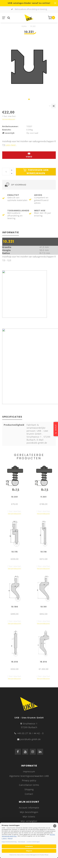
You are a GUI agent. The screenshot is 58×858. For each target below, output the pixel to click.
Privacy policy (29, 780)
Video (29, 156)
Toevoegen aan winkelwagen (37, 171)
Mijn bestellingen (29, 812)
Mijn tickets (29, 816)
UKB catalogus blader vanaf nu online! (29, 3)
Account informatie (29, 807)
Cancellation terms (29, 785)
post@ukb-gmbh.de (30, 739)
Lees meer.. (11, 145)
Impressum (29, 771)
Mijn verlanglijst (29, 821)
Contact (29, 793)
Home (24, 26)
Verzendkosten (8, 119)
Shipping (29, 789)
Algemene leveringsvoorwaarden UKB (29, 776)
